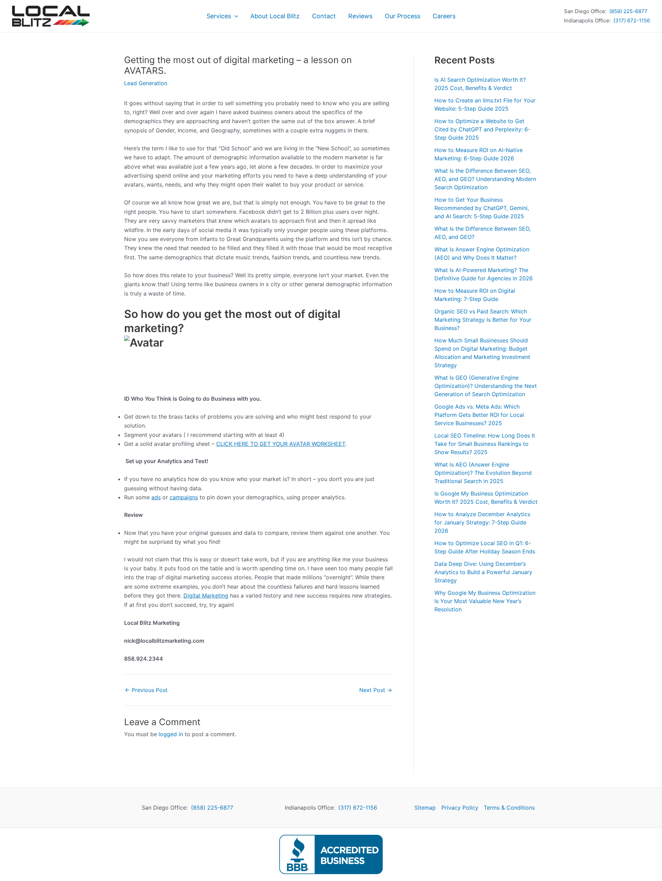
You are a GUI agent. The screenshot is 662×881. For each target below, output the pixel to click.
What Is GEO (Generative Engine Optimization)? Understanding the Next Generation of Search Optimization (485, 386)
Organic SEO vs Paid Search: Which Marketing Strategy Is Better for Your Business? (482, 319)
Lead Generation (145, 83)
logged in (171, 734)
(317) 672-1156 (631, 20)
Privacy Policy (459, 807)
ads (156, 497)
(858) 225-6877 (628, 11)
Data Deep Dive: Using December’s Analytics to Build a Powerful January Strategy (483, 572)
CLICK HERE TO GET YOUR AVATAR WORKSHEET (280, 443)
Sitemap (425, 807)
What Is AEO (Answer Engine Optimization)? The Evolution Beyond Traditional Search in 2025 (483, 472)
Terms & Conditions (509, 807)
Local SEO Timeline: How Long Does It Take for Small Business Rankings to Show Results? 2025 (484, 443)
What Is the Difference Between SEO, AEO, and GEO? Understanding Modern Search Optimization (485, 179)
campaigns (184, 497)
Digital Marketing (205, 595)
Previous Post (146, 690)
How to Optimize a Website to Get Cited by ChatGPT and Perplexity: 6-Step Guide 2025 (482, 129)
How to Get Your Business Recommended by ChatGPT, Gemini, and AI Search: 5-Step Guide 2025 (481, 208)
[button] (234, 16)
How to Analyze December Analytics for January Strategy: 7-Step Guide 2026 (482, 522)
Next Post (375, 690)
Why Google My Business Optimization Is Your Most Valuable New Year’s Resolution (484, 601)
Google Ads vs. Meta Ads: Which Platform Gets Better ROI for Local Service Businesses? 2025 (479, 415)
